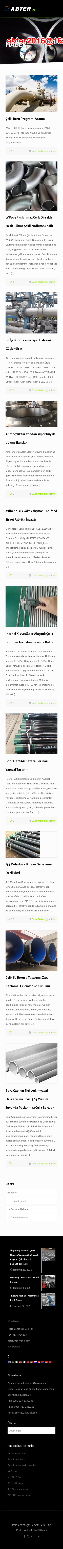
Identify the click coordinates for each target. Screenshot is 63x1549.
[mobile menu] (58, 5)
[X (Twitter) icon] (28, 1536)
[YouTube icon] (31, 1536)
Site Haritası (14, 1346)
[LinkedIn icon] (35, 1536)
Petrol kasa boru (16, 1459)
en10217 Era (14, 1477)
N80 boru (12, 1471)
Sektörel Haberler (20, 1209)
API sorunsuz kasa (17, 1453)
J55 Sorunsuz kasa (18, 1489)
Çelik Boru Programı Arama (25, 119)
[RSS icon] (38, 1536)
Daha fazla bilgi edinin (43, 151)
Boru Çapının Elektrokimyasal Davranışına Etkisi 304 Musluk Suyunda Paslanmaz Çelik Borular (30, 1099)
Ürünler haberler (19, 1217)
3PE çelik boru (15, 1483)
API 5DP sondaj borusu (20, 1495)
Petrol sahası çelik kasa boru (23, 1465)
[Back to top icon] (31, 1517)
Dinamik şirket (18, 1201)
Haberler (12, 1192)
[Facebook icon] (24, 1536)
